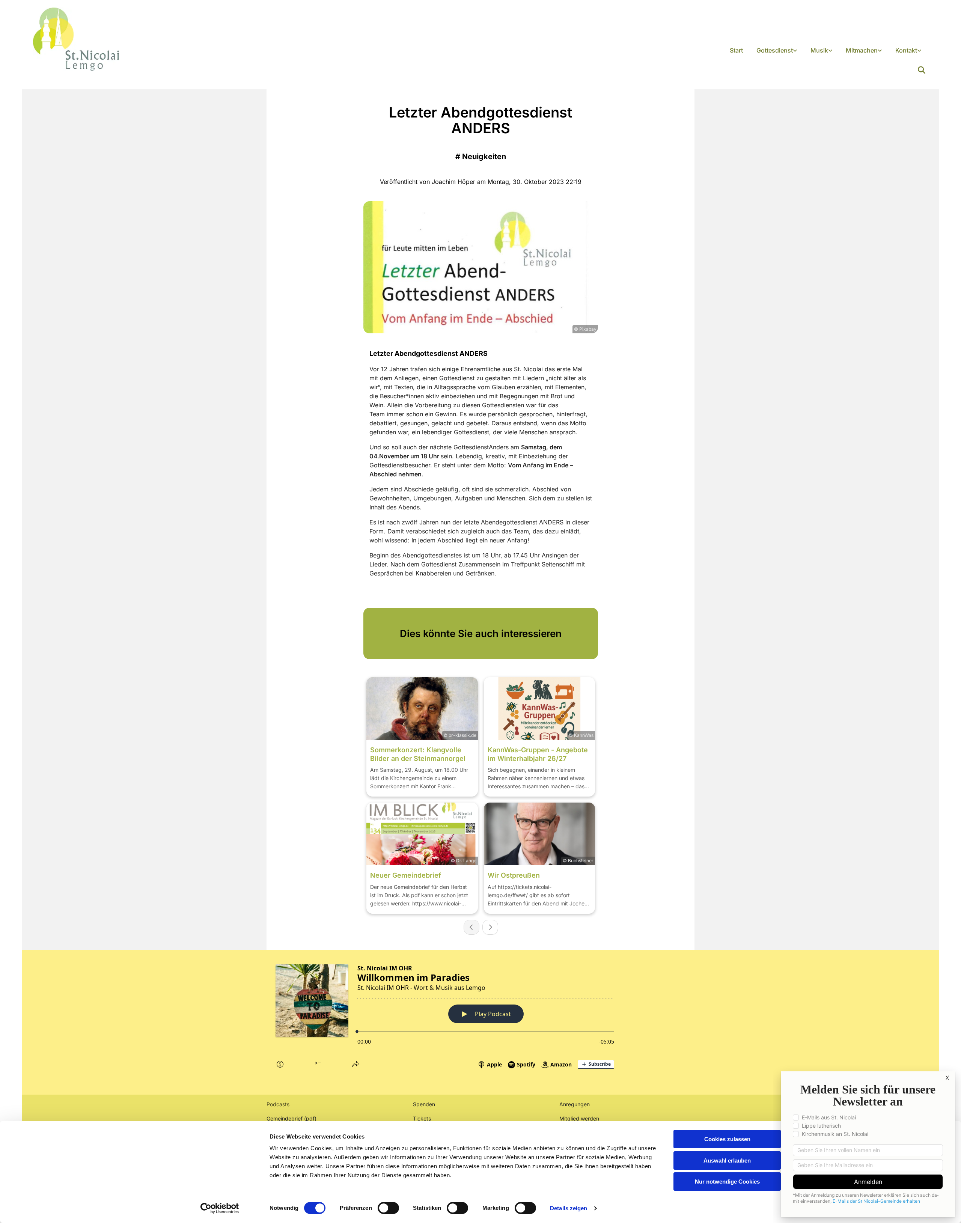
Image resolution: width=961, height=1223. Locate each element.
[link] (777, 50)
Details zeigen (568, 1208)
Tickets (422, 1118)
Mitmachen (862, 50)
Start (736, 50)
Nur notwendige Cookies (727, 1181)
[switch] (388, 1208)
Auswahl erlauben (727, 1160)
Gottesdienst (774, 50)
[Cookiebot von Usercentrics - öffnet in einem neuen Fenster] (220, 1208)
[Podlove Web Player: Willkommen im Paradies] (480, 1015)
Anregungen (574, 1104)
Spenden (424, 1104)
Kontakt (906, 50)
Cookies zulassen (727, 1139)
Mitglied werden (579, 1118)
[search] (921, 70)
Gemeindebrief (285, 1118)
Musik (819, 50)
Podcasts (278, 1104)
